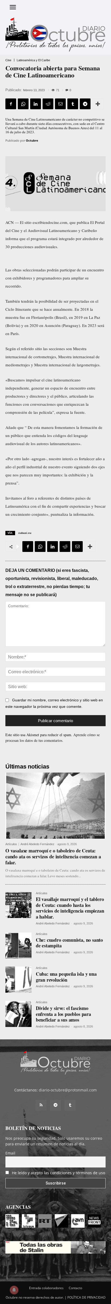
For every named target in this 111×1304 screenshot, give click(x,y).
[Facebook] (10, 103)
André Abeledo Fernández (37, 844)
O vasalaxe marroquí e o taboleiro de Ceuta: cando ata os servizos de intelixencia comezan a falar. (53, 856)
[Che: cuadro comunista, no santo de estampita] (18, 946)
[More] (97, 103)
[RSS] (41, 1105)
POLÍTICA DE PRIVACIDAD (86, 1297)
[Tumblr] (72, 103)
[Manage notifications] (14, 1290)
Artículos (11, 844)
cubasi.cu (24, 532)
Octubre (32, 140)
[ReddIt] (48, 103)
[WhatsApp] (23, 103)
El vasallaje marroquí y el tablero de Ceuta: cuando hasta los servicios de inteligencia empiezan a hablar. (70, 908)
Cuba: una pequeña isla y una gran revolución (66, 976)
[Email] (60, 103)
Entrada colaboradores (46, 1288)
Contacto (75, 1288)
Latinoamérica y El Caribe (33, 60)
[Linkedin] (35, 103)
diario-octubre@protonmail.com (68, 1090)
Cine (8, 60)
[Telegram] (85, 103)
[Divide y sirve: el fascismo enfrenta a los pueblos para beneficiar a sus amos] (18, 1014)
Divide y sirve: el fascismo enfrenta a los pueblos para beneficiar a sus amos (63, 1014)
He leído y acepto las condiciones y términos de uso (58, 1172)
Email (10, 1153)
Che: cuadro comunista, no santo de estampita (69, 942)
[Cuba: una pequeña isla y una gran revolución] (18, 980)
